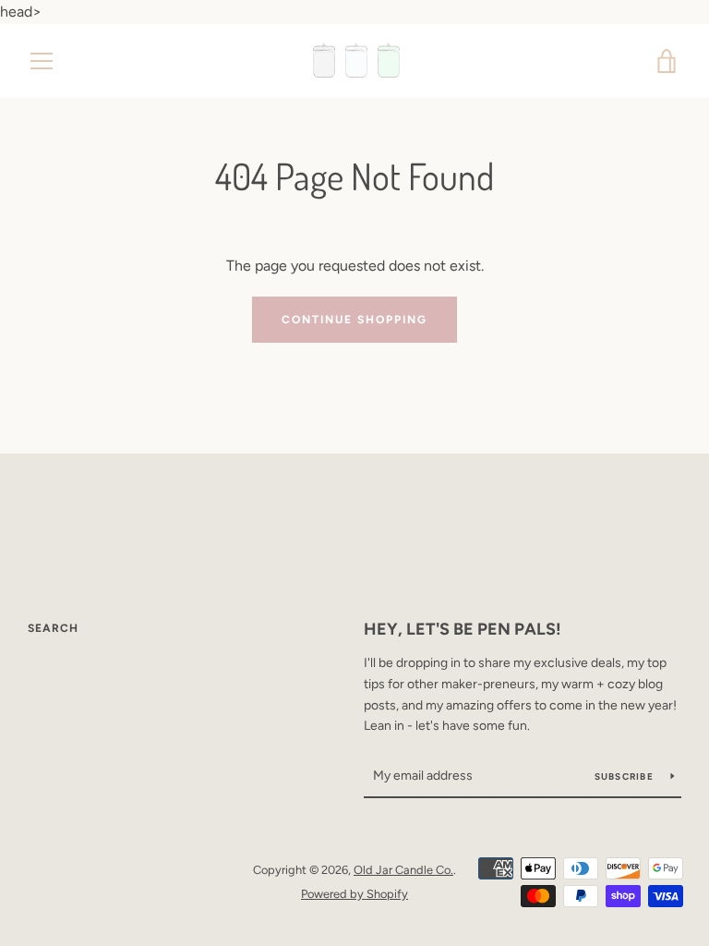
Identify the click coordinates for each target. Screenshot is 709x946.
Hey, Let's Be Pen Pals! (462, 629)
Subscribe (626, 776)
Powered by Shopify (354, 894)
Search (53, 628)
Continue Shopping (354, 319)
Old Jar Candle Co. (403, 870)
